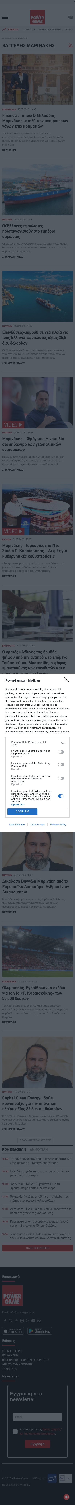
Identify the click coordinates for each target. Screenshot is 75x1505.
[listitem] (37, 743)
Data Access (37, 824)
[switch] (61, 752)
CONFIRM (22, 811)
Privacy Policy (58, 824)
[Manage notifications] (66, 1497)
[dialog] (37, 753)
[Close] (67, 680)
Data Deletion (17, 824)
